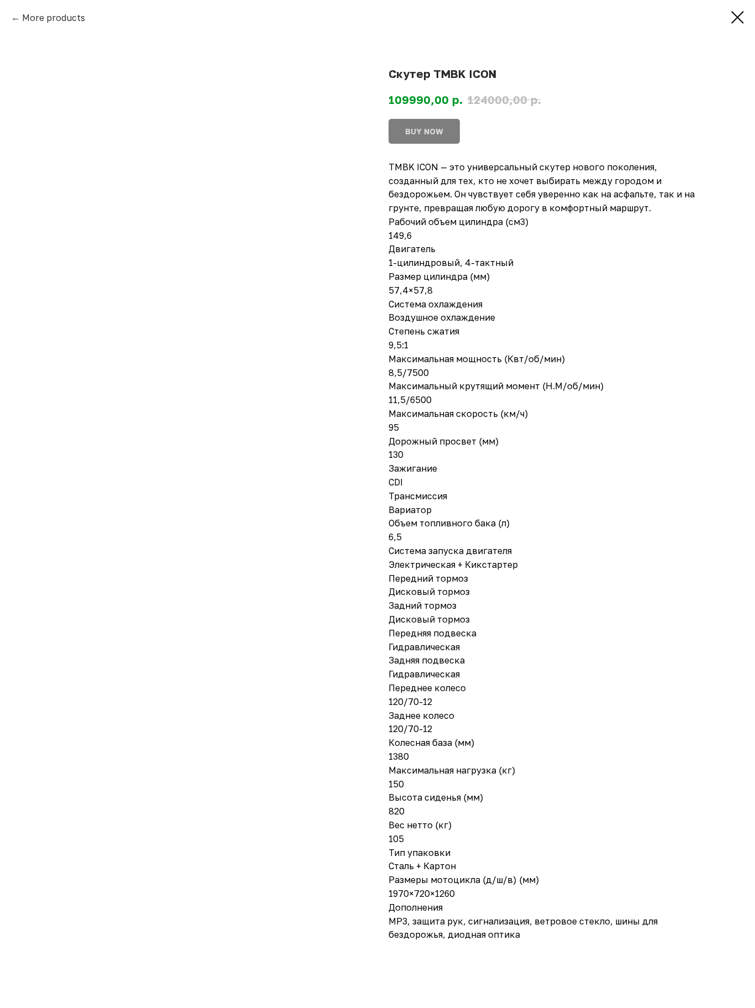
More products (53, 17)
